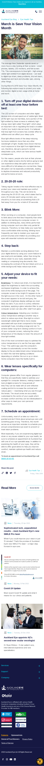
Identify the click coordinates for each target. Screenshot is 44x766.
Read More (22, 4)
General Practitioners (10, 739)
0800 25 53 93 (7, 459)
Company (5, 677)
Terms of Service (7, 743)
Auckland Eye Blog (9, 19)
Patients (4, 735)
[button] (2, 473)
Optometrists (16, 735)
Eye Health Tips (26, 19)
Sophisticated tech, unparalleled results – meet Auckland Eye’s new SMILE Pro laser (21, 531)
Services (5, 665)
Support (4, 671)
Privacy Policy (27, 739)
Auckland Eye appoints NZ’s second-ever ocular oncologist (19, 639)
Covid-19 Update (12, 588)
